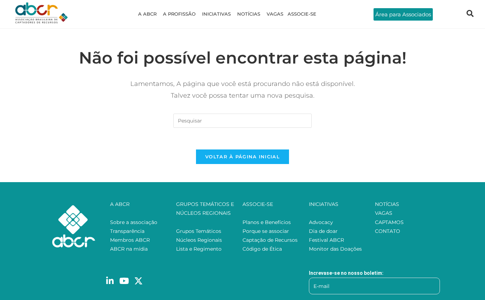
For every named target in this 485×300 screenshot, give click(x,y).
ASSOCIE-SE (302, 14)
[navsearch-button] (470, 14)
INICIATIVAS (216, 14)
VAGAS (275, 14)
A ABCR (147, 14)
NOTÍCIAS (248, 14)
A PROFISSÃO (179, 14)
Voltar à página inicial (242, 156)
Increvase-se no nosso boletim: (346, 273)
